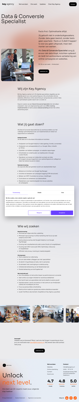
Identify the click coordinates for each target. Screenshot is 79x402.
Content (49, 371)
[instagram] (71, 398)
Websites (50, 367)
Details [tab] (39, 192)
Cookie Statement (20, 398)
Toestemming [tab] (16, 192)
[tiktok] (75, 398)
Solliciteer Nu (44, 71)
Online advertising (52, 369)
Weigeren (39, 212)
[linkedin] (66, 398)
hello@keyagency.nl (69, 367)
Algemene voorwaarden (34, 398)
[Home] (8, 4)
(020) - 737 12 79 (68, 369)
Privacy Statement (7, 398)
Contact (73, 4)
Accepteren (62, 212)
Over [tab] (62, 192)
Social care (50, 374)
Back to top (8, 365)
